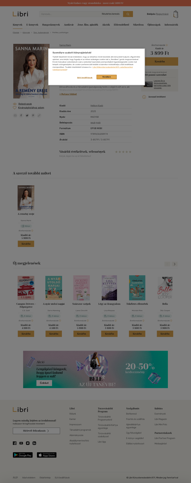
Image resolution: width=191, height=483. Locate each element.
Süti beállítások (85, 78)
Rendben (107, 77)
